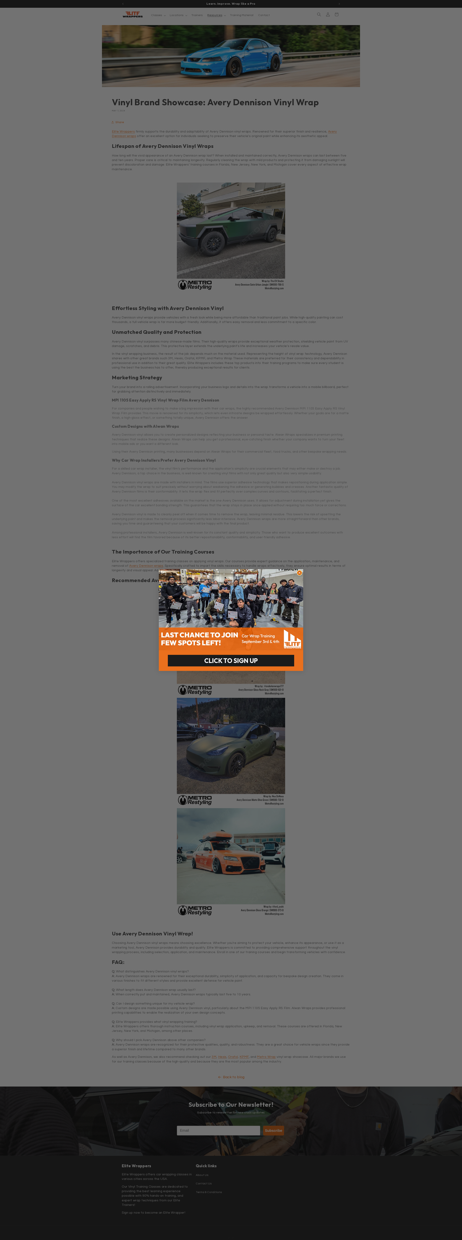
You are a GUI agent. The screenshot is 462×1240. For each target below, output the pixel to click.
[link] (231, 609)
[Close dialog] (299, 573)
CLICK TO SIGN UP (231, 661)
